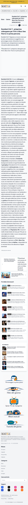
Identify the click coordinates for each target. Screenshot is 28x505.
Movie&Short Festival (6, 10)
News (2, 19)
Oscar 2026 (15, 10)
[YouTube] (22, 487)
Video (2, 471)
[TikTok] (9, 490)
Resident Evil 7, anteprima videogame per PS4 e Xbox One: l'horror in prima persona (19, 19)
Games (8, 19)
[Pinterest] (15, 490)
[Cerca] (21, 6)
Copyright (3, 452)
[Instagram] (15, 487)
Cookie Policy (10, 498)
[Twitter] (9, 487)
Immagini (3, 473)
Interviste (3, 468)
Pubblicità (3, 457)
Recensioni (3, 466)
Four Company (10, 502)
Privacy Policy (4, 454)
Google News (22, 10)
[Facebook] (2, 487)
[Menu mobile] (25, 6)
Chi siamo (3, 449)
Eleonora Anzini (20, 502)
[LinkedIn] (2, 490)
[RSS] (22, 490)
